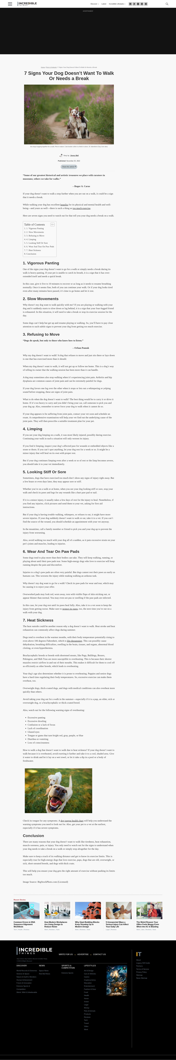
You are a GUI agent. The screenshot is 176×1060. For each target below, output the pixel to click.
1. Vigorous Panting (35, 228)
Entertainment (89, 986)
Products (87, 1014)
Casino (86, 977)
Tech (15, 929)
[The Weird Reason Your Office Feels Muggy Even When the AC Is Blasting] (149, 910)
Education (88, 983)
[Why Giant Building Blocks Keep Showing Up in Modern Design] (88, 910)
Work (46, 929)
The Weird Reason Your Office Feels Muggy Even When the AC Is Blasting (147, 924)
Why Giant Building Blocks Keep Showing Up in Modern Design (87, 924)
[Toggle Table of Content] (51, 225)
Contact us (99, 955)
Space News (43, 971)
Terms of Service (142, 969)
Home (43, 67)
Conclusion (31, 254)
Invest (86, 1002)
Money (86, 1008)
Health (20, 929)
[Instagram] (138, 4)
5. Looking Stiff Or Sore (37, 243)
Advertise (83, 955)
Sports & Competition (68, 967)
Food (86, 992)
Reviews (26, 929)
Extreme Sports (67, 973)
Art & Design (89, 971)
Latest (104, 4)
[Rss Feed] (142, 4)
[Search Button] (165, 4)
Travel (86, 1023)
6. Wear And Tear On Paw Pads (40, 246)
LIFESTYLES (90, 966)
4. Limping (31, 239)
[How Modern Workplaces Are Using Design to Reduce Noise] (57, 910)
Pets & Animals (51, 67)
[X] (134, 4)
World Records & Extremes (27, 971)
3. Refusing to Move (35, 235)
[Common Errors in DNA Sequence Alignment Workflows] (27, 910)
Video (86, 1026)
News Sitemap (141, 978)
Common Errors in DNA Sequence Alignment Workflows (24, 924)
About (138, 960)
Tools (58, 929)
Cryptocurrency (90, 980)
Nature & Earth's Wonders (26, 977)
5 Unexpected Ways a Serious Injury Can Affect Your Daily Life (117, 924)
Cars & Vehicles (90, 974)
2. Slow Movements (35, 232)
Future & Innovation (24, 983)
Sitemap (139, 975)
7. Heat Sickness (33, 250)
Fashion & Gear (90, 989)
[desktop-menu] (10, 4)
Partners (139, 966)
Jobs (142, 929)
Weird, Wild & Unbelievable (27, 992)
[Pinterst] (146, 4)
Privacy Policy (141, 972)
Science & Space (23, 974)
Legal (108, 929)
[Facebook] (130, 4)
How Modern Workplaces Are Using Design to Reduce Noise (55, 924)
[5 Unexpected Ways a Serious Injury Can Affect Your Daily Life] (119, 910)
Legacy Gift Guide (143, 963)
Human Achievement (24, 980)
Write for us (66, 955)
